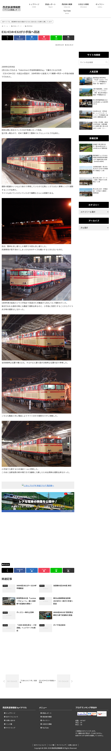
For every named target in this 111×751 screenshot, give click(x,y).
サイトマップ (10, 728)
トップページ (10, 713)
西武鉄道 (6, 564)
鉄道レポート (47, 713)
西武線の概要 (47, 717)
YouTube (45, 728)
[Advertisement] (38, 56)
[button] (68, 37)
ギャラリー (46, 720)
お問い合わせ (10, 720)
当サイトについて (12, 717)
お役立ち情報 (47, 724)
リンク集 (9, 724)
